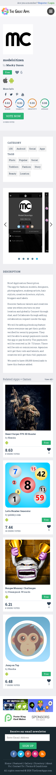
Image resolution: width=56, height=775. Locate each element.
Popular (23, 160)
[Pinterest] (28, 754)
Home (8, 763)
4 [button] (32, 258)
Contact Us (18, 766)
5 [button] (37, 258)
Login (51, 2)
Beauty (12, 173)
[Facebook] (13, 754)
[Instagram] (35, 754)
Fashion (26, 166)
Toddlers (13, 166)
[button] (5, 224)
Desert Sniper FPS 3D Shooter (20, 434)
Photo (12, 160)
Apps (42, 148)
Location (24, 173)
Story (37, 166)
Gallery (28, 763)
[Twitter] (20, 754)
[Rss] (42, 754)
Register (42, 2)
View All (48, 379)
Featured (18, 763)
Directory (39, 763)
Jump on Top (12, 665)
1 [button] (19, 258)
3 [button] (28, 258)
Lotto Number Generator (18, 511)
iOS (11, 148)
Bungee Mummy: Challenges (20, 588)
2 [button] (23, 258)
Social (32, 148)
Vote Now (13, 116)
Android (21, 148)
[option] (25, 222)
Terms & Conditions (36, 766)
